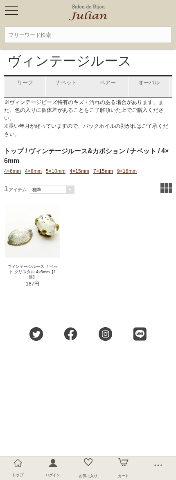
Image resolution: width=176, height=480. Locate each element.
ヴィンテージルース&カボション (77, 150)
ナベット (143, 150)
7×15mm (103, 171)
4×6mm (12, 171)
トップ (14, 150)
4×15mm (79, 171)
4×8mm (33, 171)
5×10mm (55, 171)
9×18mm (127, 171)
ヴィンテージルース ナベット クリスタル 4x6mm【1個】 (32, 271)
